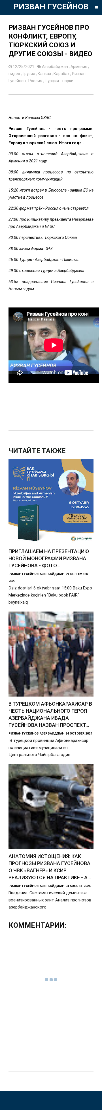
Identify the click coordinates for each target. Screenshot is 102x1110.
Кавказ (45, 73)
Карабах (62, 73)
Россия (35, 80)
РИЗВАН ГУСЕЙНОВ (51, 6)
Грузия (29, 73)
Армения (79, 66)
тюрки (67, 80)
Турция (52, 80)
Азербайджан (55, 66)
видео (14, 73)
